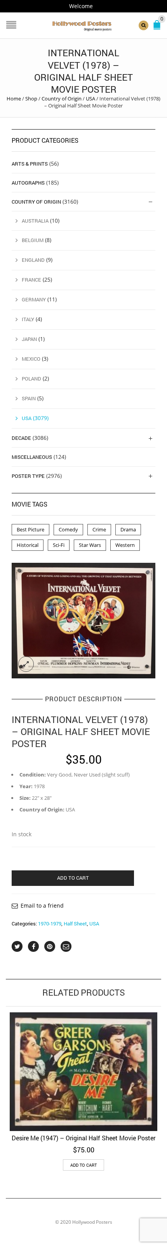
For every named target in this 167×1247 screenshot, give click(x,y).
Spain (29, 398)
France (31, 279)
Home (14, 98)
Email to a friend (42, 905)
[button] (83, 1165)
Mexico (31, 358)
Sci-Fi (58, 544)
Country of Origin (62, 98)
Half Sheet (75, 923)
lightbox (26, 664)
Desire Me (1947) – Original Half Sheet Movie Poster (83, 1138)
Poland (31, 378)
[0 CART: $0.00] (158, 28)
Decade (21, 437)
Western (125, 544)
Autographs (28, 182)
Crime (99, 529)
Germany (34, 299)
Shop (31, 98)
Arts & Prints (30, 163)
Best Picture (30, 529)
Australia (35, 220)
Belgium (32, 240)
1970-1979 (49, 923)
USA (90, 98)
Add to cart (73, 878)
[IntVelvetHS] (83, 620)
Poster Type (28, 475)
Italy (28, 319)
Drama (128, 529)
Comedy (68, 529)
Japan (29, 339)
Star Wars (90, 544)
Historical (27, 544)
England (33, 259)
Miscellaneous (32, 456)
